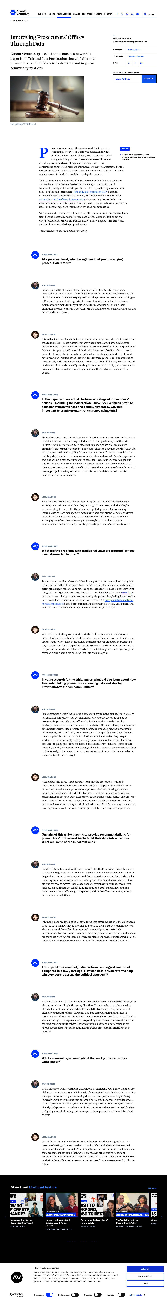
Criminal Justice (135, 56)
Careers (98, 14)
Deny (145, 1283)
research (125, 593)
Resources (87, 14)
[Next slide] (161, 1217)
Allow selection (145, 1276)
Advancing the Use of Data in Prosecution (62, 199)
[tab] (68, 1241)
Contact (108, 14)
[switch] (75, 1295)
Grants (76, 14)
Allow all (145, 1269)
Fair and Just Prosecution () (91, 192)
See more (152, 1188)
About (52, 14)
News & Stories (64, 14)
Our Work (42, 14)
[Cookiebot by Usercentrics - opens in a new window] (16, 1295)
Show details (136, 1295)
